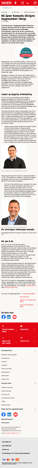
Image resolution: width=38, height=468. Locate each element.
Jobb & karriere (6, 391)
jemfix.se (5, 449)
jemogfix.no (6, 442)
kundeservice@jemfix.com (12, 433)
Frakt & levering (6, 368)
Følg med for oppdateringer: (12, 409)
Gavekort (4, 365)
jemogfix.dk (6, 445)
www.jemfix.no (30, 285)
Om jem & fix (6, 383)
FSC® (3, 401)
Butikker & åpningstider (9, 355)
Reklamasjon (5, 372)
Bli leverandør (5, 405)
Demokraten (24, 297)
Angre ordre (5, 379)
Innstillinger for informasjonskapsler (16, 453)
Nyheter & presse (7, 387)
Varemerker (5, 375)
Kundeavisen (5, 358)
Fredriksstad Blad (28, 294)
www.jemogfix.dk (11, 287)
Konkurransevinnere (8, 398)
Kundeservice (6, 350)
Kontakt (4, 361)
